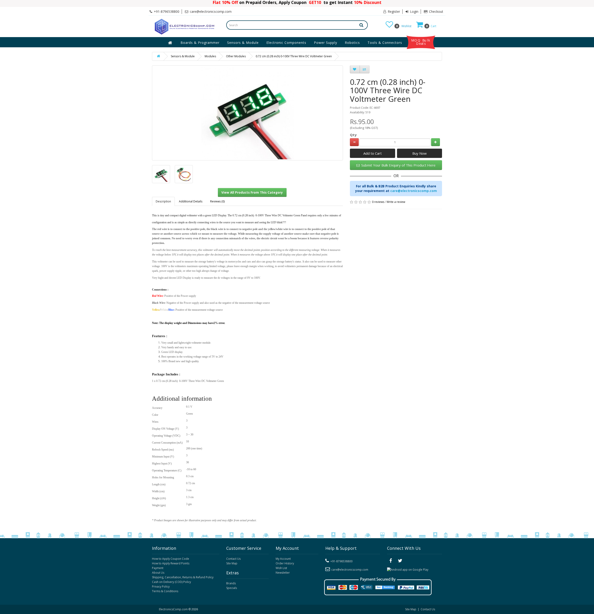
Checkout (435, 11)
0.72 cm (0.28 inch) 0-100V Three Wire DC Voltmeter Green (294, 56)
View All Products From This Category (252, 192)
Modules (210, 56)
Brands (231, 583)
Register (393, 11)
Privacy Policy (161, 586)
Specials (231, 588)
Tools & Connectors (385, 42)
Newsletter (283, 573)
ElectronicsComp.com (173, 609)
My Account (283, 559)
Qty (353, 134)
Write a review (396, 202)
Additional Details (190, 201)
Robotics (352, 42)
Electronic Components (286, 42)
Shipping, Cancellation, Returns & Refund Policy (182, 577)
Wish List (281, 568)
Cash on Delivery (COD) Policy (171, 582)
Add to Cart (372, 153)
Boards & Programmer (200, 42)
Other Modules (236, 56)
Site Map (231, 563)
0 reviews (378, 202)
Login (413, 11)
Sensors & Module (243, 42)
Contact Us (233, 559)
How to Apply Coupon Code (170, 559)
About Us (158, 573)
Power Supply (325, 42)
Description (163, 201)
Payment (157, 568)
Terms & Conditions (165, 591)
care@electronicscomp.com (413, 191)
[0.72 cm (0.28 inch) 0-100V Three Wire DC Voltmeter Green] (161, 174)
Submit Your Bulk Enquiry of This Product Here (398, 165)
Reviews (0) (217, 201)
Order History (285, 563)
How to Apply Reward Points (170, 563)
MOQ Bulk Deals (421, 42)
